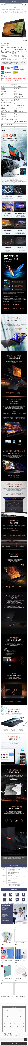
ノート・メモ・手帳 (11, 8)
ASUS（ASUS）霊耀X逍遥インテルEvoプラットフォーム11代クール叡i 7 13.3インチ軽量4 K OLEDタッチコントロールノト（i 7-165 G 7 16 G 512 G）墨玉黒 (13, 11)
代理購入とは (6, 76)
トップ (2, 8)
